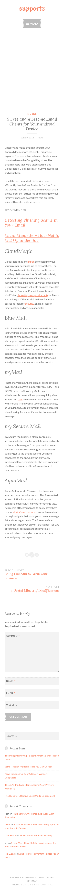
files (20, 399)
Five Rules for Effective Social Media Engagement (30, 795)
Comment (13, 636)
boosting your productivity (33, 295)
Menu (34, 23)
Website (11, 705)
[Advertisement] (32, 71)
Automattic (44, 884)
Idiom (7, 824)
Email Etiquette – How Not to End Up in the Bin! (32, 238)
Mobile (32, 114)
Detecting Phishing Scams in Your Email (31, 223)
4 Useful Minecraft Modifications (35, 589)
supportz (32, 8)
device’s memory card (25, 511)
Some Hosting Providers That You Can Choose (29, 766)
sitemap (32, 881)
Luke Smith (10, 835)
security (29, 303)
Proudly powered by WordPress (32, 877)
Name (10, 681)
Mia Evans (10, 853)
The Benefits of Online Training (36, 835)
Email (10, 693)
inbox (31, 261)
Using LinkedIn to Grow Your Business (26, 574)
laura (40, 137)
